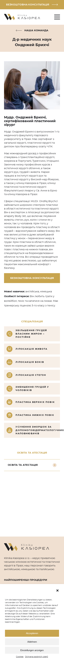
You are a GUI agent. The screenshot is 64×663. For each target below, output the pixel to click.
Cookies (19, 657)
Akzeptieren (32, 633)
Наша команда (36, 30)
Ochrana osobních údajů (36, 657)
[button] (57, 590)
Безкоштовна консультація (27, 4)
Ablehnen (32, 641)
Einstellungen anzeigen (32, 650)
